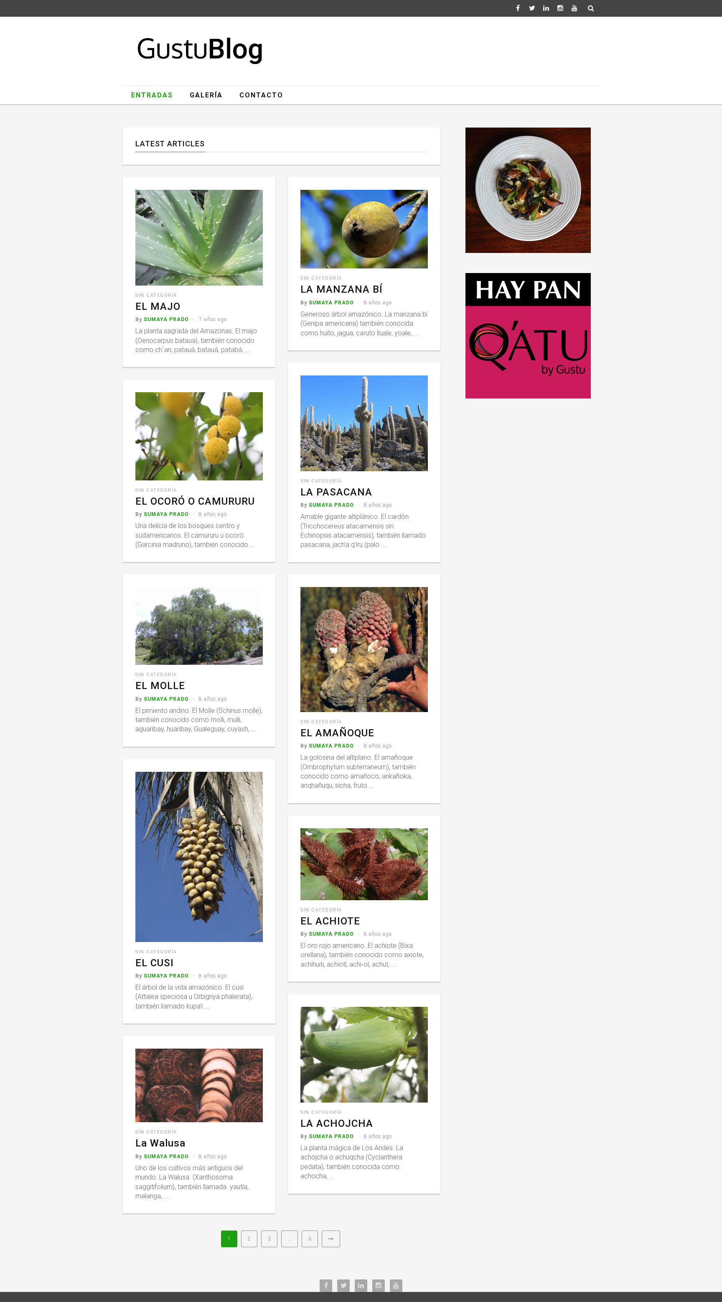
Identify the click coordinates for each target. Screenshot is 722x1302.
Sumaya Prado (166, 319)
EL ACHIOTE (330, 921)
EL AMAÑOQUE (337, 733)
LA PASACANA (336, 492)
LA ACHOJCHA (336, 1123)
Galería (206, 95)
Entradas (152, 95)
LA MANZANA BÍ (341, 289)
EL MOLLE (160, 686)
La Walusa (160, 1143)
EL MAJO (157, 306)
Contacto (261, 95)
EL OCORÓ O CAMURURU (195, 501)
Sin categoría (156, 295)
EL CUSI (154, 963)
